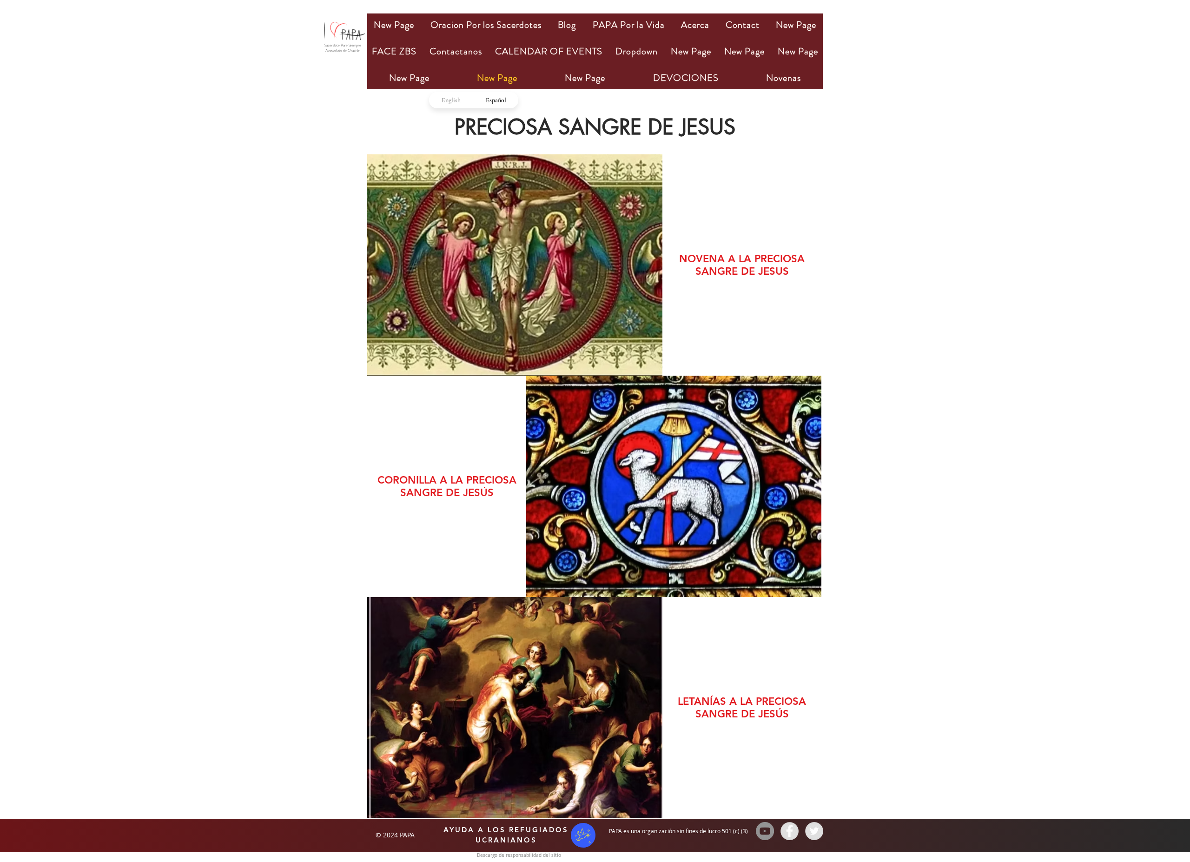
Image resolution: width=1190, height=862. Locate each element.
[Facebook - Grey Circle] (789, 831)
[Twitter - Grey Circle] (814, 831)
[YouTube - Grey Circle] (765, 831)
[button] (486, 24)
